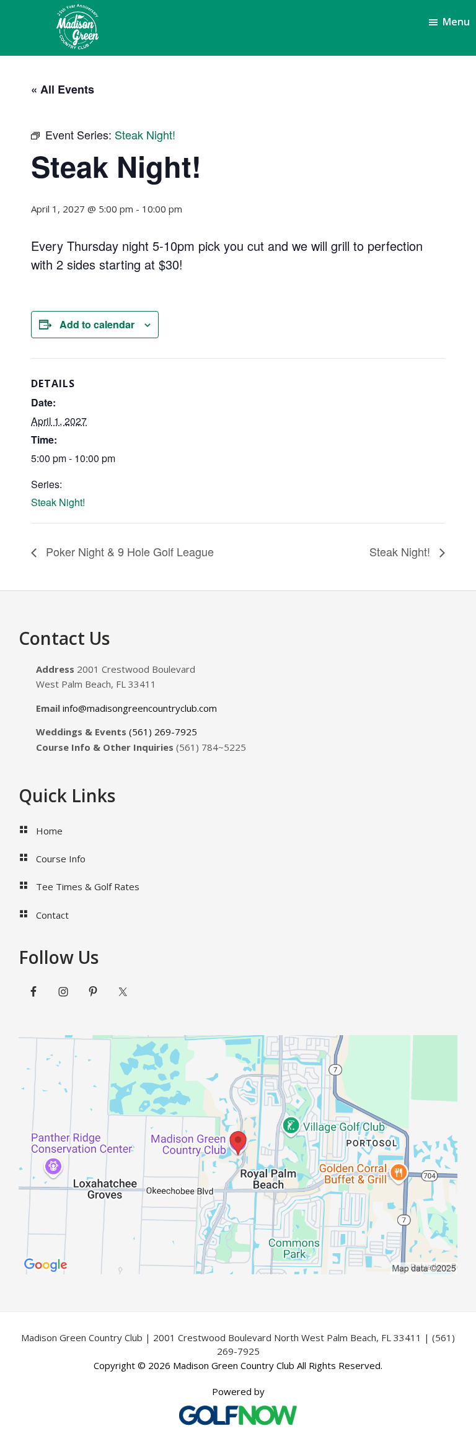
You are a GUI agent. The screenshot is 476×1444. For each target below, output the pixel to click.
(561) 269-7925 (163, 731)
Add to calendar (97, 324)
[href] (238, 1154)
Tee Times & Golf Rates (87, 886)
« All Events (62, 89)
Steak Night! (58, 502)
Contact (52, 915)
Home (49, 831)
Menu (456, 21)
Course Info (61, 858)
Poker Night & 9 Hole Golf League (128, 551)
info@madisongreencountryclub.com (140, 708)
